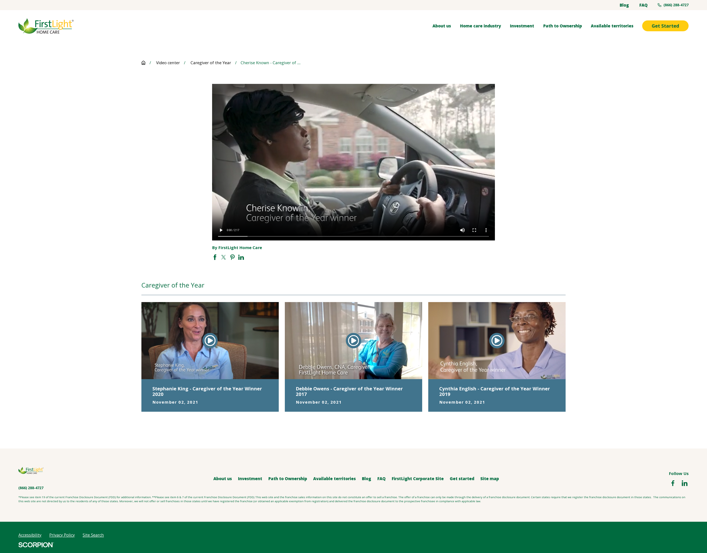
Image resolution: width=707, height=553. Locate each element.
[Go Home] (143, 63)
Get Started (665, 25)
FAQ (643, 5)
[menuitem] (29, 535)
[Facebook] (673, 483)
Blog (624, 5)
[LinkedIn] (684, 483)
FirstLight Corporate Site (418, 478)
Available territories (334, 478)
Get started (462, 478)
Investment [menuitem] (522, 26)
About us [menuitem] (441, 26)
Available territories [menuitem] (612, 26)
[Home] (46, 26)
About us (222, 478)
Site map (489, 478)
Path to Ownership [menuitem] (562, 26)
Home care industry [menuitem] (480, 26)
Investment (250, 478)
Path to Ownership (287, 478)
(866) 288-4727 (676, 5)
